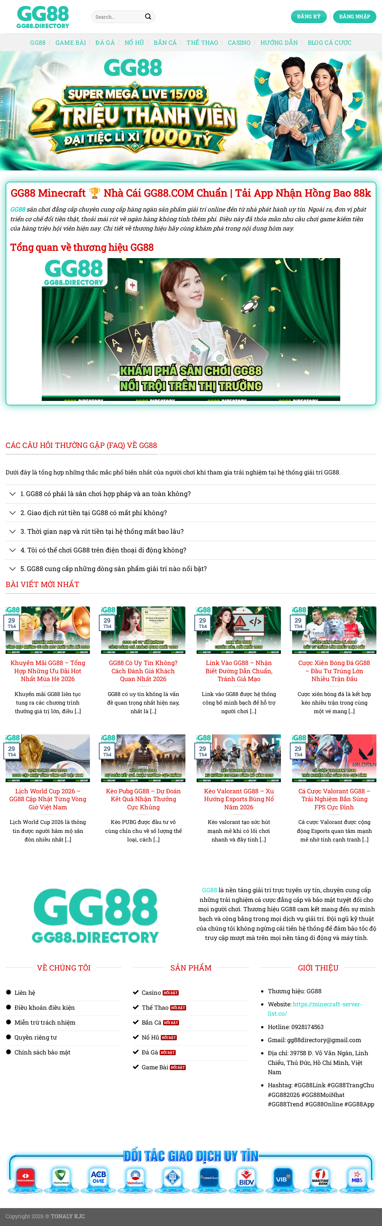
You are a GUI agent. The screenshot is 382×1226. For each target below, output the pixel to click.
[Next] (365, 111)
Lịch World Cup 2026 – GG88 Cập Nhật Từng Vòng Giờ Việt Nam (47, 799)
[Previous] (17, 111)
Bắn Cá (165, 42)
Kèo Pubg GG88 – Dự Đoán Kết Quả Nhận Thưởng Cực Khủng (143, 799)
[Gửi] (148, 16)
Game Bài (71, 42)
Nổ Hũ (134, 42)
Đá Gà (105, 42)
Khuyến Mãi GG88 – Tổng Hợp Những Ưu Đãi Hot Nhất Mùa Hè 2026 (47, 671)
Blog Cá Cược (330, 42)
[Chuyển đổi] (13, 495)
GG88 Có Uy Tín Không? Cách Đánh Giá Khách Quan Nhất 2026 (143, 671)
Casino (239, 42)
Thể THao (202, 42)
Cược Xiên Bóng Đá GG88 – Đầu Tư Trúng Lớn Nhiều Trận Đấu (334, 671)
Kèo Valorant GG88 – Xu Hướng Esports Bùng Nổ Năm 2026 (239, 799)
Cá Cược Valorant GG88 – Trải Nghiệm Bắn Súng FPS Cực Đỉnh (334, 799)
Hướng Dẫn (279, 42)
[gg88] (43, 16)
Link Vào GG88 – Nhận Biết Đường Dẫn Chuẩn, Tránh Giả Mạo (239, 671)
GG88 (38, 42)
